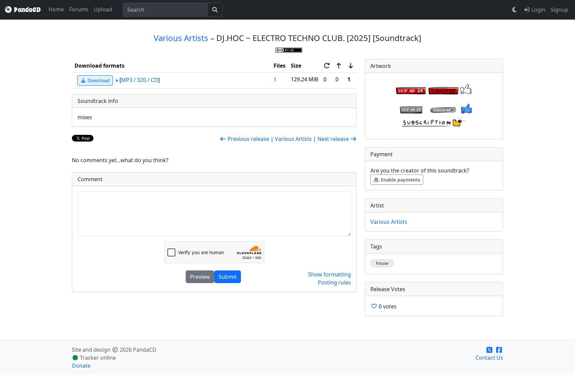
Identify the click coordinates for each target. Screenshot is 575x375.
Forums (79, 9)
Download (98, 80)
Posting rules (334, 282)
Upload (103, 9)
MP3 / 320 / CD (139, 80)
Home (56, 9)
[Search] (215, 10)
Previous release (247, 139)
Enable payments (399, 180)
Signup (559, 9)
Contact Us (489, 357)
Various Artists (181, 37)
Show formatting (329, 274)
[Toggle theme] (515, 9)
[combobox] (165, 10)
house (382, 263)
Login (537, 9)
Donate (81, 365)
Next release (333, 139)
